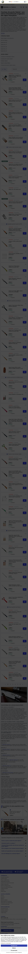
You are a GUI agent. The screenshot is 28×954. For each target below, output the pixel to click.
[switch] (25, 2)
